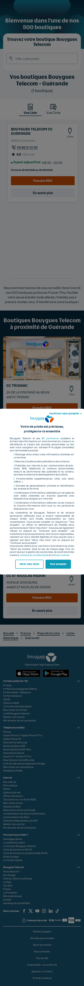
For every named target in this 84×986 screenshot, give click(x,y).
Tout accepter (58, 564)
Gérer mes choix (29, 564)
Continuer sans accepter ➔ (65, 413)
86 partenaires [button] (50, 438)
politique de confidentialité (34, 555)
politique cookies (60, 555)
